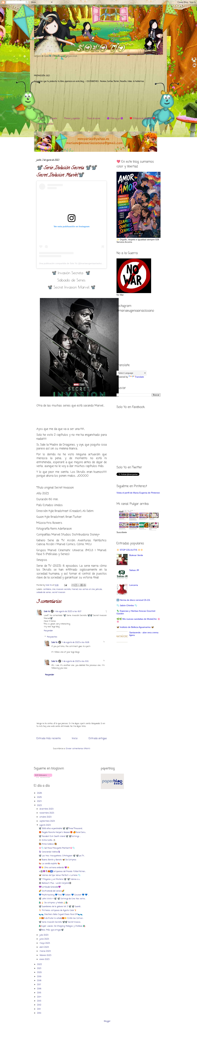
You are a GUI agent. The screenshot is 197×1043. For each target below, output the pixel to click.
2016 (39, 988)
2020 (39, 972)
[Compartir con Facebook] (81, 585)
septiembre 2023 (47, 821)
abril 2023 (44, 947)
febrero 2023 (46, 955)
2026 (39, 793)
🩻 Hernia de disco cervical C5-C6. (134, 600)
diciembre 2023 (47, 808)
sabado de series (43, 592)
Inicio (74, 738)
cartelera (47, 589)
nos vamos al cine (87, 589)
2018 (39, 980)
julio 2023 (44, 935)
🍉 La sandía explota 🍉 (49, 863)
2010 (39, 1013)
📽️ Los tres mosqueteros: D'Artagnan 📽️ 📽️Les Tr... (62, 855)
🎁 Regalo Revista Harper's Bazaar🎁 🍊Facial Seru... (62, 832)
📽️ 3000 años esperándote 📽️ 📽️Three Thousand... (61, 828)
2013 (39, 1000)
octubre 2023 (46, 816)
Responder (48, 630)
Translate (139, 377)
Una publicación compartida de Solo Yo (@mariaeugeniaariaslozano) (72, 263)
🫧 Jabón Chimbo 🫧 (127, 605)
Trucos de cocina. (93, 118)
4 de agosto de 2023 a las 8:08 (75, 642)
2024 (39, 801)
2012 (39, 1004)
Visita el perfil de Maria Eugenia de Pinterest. (138, 492)
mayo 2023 (45, 943)
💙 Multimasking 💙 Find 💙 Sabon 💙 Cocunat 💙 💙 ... (64, 894)
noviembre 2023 (47, 812)
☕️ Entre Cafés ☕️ (47, 840)
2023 (39, 805)
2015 (39, 992)
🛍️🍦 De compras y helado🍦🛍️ (53, 902)
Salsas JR (134, 570)
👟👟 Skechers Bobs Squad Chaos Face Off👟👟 (61, 914)
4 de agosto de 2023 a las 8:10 (75, 661)
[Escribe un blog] (75, 585)
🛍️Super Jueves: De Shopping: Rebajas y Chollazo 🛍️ (62, 926)
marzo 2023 (45, 951)
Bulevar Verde (136, 555)
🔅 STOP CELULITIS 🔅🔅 (130, 550)
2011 (39, 1009)
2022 (39, 964)
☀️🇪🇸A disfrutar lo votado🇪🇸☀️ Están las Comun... (61, 918)
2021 (39, 968)
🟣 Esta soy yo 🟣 (115, 118)
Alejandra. (53, 118)
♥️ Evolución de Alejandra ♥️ (142, 118)
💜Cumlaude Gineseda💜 (50, 887)
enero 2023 (45, 959)
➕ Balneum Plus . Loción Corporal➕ (55, 883)
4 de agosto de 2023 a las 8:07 (67, 611)
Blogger (107, 1021)
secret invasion (58, 592)
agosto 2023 (45, 825)
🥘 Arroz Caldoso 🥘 (48, 844)
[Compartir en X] (78, 585)
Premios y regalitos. (72, 118)
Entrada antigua (98, 738)
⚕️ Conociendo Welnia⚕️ (49, 851)
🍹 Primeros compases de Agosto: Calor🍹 (58, 910)
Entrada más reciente (48, 738)
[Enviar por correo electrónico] (72, 585)
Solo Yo (49, 585)
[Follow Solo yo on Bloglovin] (43, 777)
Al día (39, 118)
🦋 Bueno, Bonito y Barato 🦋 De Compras (57, 859)
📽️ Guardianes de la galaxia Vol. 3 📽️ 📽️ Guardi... (60, 906)
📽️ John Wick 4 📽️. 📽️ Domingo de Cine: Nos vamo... (62, 898)
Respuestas (52, 636)
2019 (39, 976)
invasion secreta (63, 589)
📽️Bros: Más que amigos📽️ (51, 929)
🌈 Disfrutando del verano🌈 (51, 891)
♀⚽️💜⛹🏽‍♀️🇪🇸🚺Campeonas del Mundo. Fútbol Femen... (62, 871)
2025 (39, 797)
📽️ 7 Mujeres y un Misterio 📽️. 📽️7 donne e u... (59, 879)
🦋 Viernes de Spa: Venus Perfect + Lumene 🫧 (59, 875)
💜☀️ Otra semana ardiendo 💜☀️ (54, 867)
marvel (75, 589)
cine (53, 589)
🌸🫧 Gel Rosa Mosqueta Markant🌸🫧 (57, 848)
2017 (39, 984)
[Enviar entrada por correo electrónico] (65, 585)
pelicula (99, 589)
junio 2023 (45, 939)
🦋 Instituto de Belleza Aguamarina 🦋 (135, 627)
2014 (39, 996)
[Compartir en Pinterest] (84, 585)
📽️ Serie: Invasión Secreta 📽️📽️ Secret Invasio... (60, 922)
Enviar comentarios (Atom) (78, 748)
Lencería (133, 585)
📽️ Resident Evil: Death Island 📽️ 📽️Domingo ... (60, 836)
